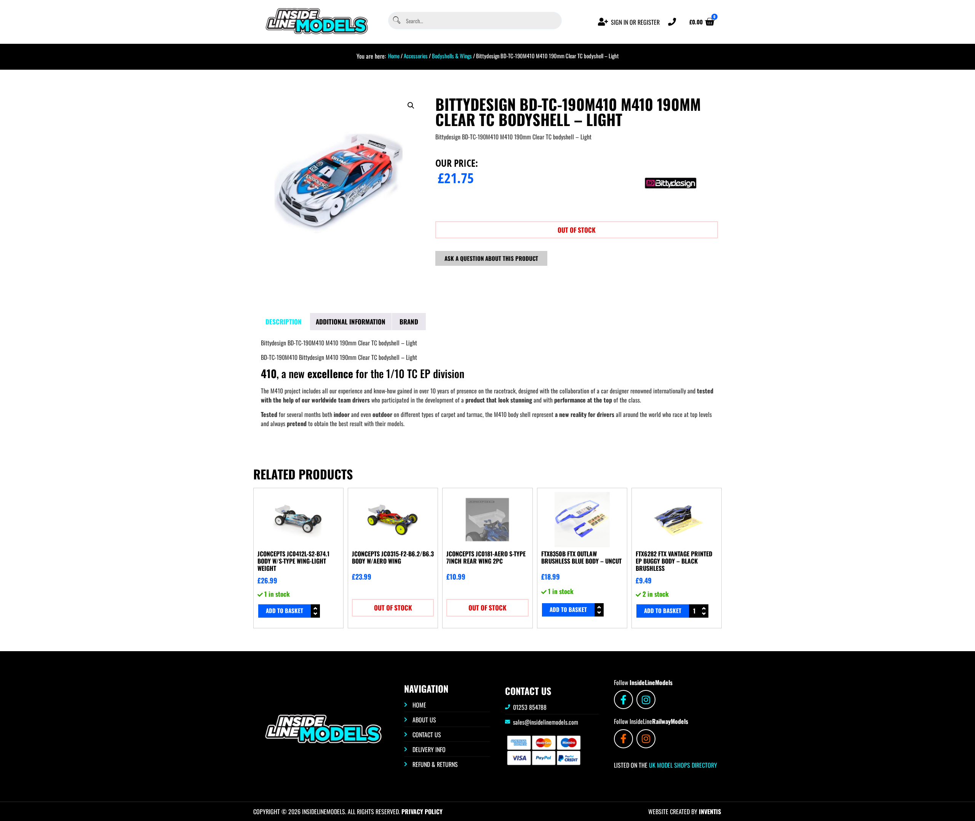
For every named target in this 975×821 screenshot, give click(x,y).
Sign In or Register (635, 22)
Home (394, 55)
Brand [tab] (409, 321)
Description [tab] (283, 321)
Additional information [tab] (350, 321)
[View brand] (670, 209)
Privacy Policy (422, 811)
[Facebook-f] (623, 699)
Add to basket (284, 610)
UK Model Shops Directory (682, 765)
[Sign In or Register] (603, 22)
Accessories (416, 55)
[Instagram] (645, 699)
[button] (411, 105)
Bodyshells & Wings (452, 55)
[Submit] (396, 20)
